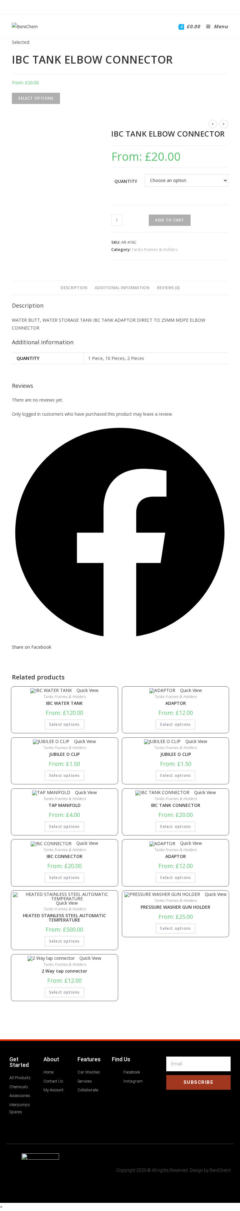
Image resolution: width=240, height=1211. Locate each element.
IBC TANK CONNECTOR (175, 805)
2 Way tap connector (64, 971)
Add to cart (169, 220)
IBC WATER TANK (64, 703)
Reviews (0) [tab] (168, 287)
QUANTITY (125, 181)
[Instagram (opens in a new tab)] (123, 6)
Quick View (86, 690)
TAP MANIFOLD (64, 805)
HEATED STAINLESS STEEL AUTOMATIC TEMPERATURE (64, 917)
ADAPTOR (175, 703)
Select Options (36, 98)
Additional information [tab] (122, 287)
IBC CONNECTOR (64, 856)
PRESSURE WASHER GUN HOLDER (175, 907)
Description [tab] (73, 287)
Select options (64, 724)
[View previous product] (212, 124)
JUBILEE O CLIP (64, 754)
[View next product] (223, 124)
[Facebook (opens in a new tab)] (115, 6)
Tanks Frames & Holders (155, 249)
